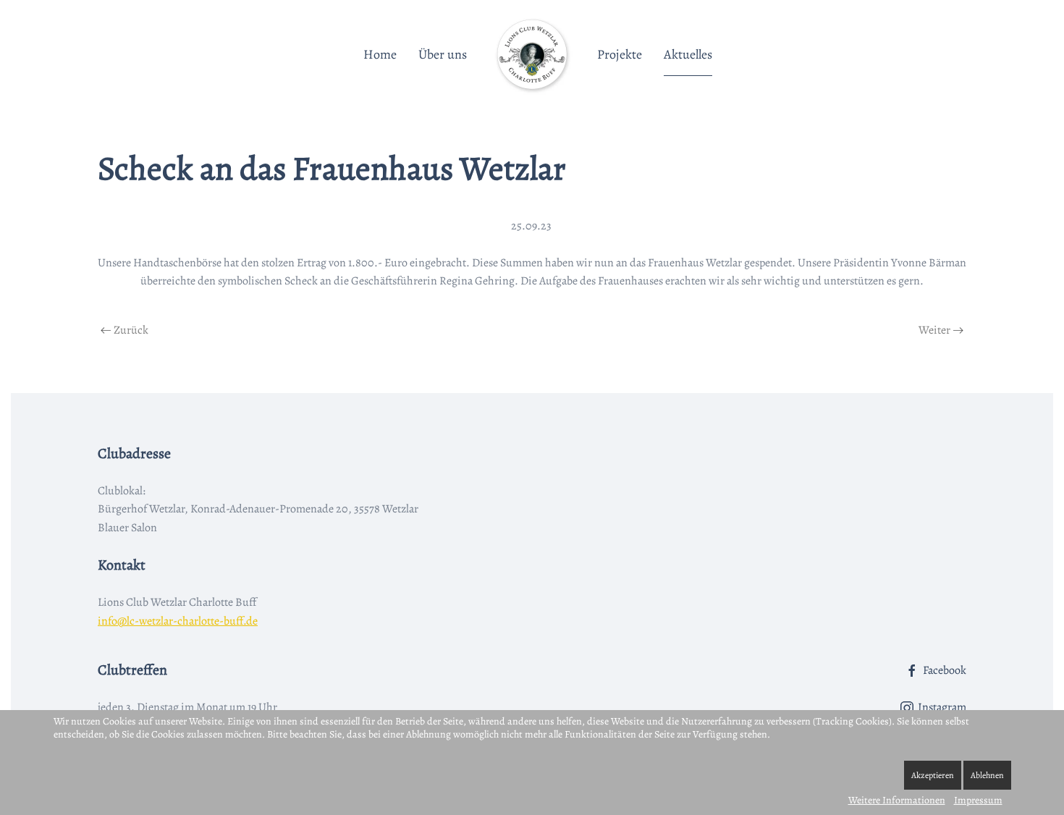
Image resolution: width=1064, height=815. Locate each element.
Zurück (131, 330)
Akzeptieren (932, 775)
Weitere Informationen (896, 800)
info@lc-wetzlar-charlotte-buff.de (178, 621)
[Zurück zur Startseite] (532, 54)
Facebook (944, 670)
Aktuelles (688, 54)
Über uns (442, 54)
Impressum (978, 800)
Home (380, 54)
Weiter (934, 330)
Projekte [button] (619, 54)
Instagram (942, 707)
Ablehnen (987, 775)
